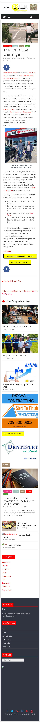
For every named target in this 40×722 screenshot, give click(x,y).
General (21, 46)
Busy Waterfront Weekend (15, 355)
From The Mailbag (14, 545)
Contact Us (6, 586)
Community (6, 583)
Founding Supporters (7, 636)
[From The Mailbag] (4, 544)
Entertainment (8, 491)
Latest (27, 46)
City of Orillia (28, 58)
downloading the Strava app (20, 112)
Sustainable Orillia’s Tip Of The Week (18, 385)
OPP (3, 579)
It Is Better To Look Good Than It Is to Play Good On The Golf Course (20, 292)
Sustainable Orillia (7, 61)
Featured (15, 46)
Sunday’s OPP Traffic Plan (11, 281)
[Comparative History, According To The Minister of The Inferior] (20, 470)
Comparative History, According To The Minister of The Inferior (18, 501)
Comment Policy (6, 647)
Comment (7, 251)
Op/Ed (4, 573)
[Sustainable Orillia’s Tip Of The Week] (20, 364)
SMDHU (33, 58)
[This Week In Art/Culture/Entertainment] (9, 522)
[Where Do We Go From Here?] (20, 306)
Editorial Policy (6, 643)
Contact (4, 632)
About (3, 629)
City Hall (5, 566)
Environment (8, 46)
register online (9, 109)
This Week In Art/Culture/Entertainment (26, 524)
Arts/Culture (6, 562)
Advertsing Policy (6, 639)
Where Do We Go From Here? (17, 326)
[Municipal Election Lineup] (10, 534)
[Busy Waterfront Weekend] (20, 335)
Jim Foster (29, 491)
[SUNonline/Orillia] (4, 16)
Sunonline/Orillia (18, 58)
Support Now (6, 590)
